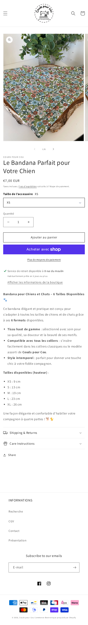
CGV (11, 521)
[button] (5, 13)
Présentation (17, 540)
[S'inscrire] (74, 567)
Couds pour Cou (26, 617)
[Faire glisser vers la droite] (53, 149)
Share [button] (12, 455)
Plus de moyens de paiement (44, 259)
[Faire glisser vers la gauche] (34, 149)
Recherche (16, 511)
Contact (14, 531)
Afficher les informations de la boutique (35, 282)
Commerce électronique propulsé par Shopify (55, 617)
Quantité (8, 213)
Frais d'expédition (28, 186)
